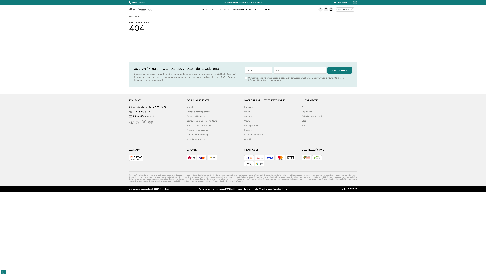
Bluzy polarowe (251, 125)
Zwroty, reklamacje (196, 116)
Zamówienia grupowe (242, 10)
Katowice (233, 181)
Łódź (222, 181)
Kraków (210, 181)
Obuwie (248, 121)
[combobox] (345, 10)
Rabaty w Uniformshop (198, 134)
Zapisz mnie (339, 70)
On (212, 10)
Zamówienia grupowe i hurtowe (202, 121)
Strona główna (134, 17)
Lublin (227, 181)
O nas (304, 107)
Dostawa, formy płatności (199, 112)
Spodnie (248, 116)
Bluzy (247, 112)
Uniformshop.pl (164, 189)
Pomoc (268, 10)
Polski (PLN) (341, 3)
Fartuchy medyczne (253, 134)
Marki (257, 10)
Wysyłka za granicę (196, 139)
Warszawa (202, 181)
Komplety (248, 107)
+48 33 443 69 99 (138, 2)
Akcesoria (223, 10)
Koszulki (248, 130)
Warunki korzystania (267, 189)
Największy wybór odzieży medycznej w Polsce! (243, 2)
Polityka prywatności (312, 116)
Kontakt (190, 107)
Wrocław (216, 181)
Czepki (247, 139)
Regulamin (307, 112)
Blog (304, 121)
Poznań (239, 181)
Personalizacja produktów (199, 125)
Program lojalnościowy (197, 130)
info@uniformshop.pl (143, 116)
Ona (204, 10)
